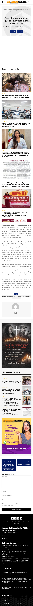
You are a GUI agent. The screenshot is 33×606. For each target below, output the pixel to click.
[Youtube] (21, 518)
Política (3, 150)
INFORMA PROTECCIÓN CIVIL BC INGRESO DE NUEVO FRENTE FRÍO (16, 588)
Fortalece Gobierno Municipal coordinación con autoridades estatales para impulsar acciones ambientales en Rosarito (15, 572)
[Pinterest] (18, 31)
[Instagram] (15, 518)
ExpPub (7, 26)
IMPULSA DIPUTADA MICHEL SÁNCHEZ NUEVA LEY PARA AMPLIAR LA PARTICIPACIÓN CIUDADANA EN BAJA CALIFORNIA (14, 214)
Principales (20, 15)
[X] (14, 31)
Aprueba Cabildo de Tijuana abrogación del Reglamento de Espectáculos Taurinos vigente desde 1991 (16, 124)
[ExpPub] (16, 307)
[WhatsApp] (21, 31)
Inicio (5, 9)
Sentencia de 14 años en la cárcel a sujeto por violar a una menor (24, 463)
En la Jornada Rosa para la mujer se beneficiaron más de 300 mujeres (16, 297)
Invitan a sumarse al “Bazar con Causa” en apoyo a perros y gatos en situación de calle (16, 96)
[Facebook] (11, 31)
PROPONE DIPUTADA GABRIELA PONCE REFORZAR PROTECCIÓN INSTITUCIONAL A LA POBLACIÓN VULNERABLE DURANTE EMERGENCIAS (16, 154)
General (10, 9)
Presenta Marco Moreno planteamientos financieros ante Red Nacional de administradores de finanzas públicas (8, 465)
